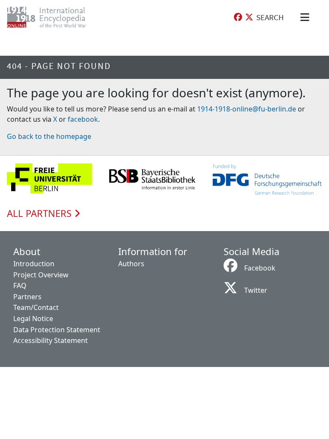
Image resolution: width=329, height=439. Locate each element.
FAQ (20, 285)
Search (270, 17)
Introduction (33, 263)
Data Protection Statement (56, 329)
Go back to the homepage (49, 136)
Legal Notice (33, 318)
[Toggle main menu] (306, 17)
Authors (131, 263)
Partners (27, 296)
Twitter (255, 290)
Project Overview (41, 275)
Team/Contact (36, 307)
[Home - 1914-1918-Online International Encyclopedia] (53, 17)
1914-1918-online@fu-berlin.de (246, 109)
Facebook (259, 268)
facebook (83, 119)
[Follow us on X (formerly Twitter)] (249, 17)
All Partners (40, 213)
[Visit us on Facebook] (238, 17)
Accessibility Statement (50, 340)
